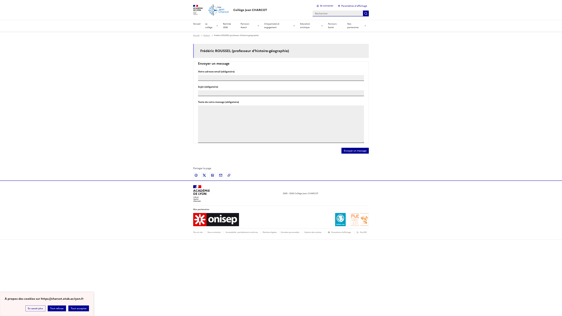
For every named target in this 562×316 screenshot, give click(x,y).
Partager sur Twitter (204, 175)
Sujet (208, 87)
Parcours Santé (332, 25)
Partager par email (221, 175)
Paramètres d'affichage (354, 6)
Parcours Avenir (245, 25)
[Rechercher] (366, 13)
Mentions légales (270, 232)
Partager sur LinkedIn (212, 175)
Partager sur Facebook (196, 175)
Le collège (208, 25)
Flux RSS (363, 232)
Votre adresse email (216, 71)
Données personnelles (290, 232)
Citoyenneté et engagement (271, 25)
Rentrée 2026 (227, 25)
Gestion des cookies (312, 232)
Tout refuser (57, 308)
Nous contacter (214, 232)
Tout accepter (79, 308)
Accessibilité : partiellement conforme (242, 232)
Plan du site (198, 232)
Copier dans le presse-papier (229, 175)
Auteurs (206, 35)
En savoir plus (35, 308)
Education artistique (305, 25)
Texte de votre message (218, 102)
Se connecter (326, 5)
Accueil (197, 23)
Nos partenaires (353, 25)
